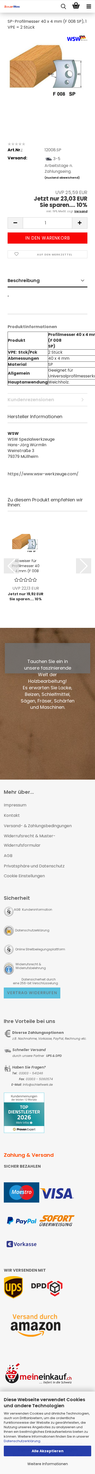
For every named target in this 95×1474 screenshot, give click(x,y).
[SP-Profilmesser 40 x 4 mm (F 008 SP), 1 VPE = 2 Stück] (47, 72)
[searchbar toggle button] (63, 6)
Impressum (15, 805)
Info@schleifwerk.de (38, 1084)
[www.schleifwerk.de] (10, 6)
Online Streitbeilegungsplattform (40, 949)
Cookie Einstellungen (24, 876)
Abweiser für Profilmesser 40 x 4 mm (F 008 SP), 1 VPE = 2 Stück (26, 565)
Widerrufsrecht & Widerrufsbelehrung (30, 966)
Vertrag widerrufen (32, 993)
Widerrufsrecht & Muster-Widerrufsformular (29, 840)
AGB (8, 856)
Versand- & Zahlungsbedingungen (38, 826)
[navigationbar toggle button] (88, 6)
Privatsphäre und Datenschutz (34, 866)
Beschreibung (24, 280)
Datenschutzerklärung (22, 1441)
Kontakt (12, 815)
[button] (15, 223)
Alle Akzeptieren (48, 1451)
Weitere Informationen (47, 1463)
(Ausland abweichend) (62, 178)
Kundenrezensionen (31, 399)
